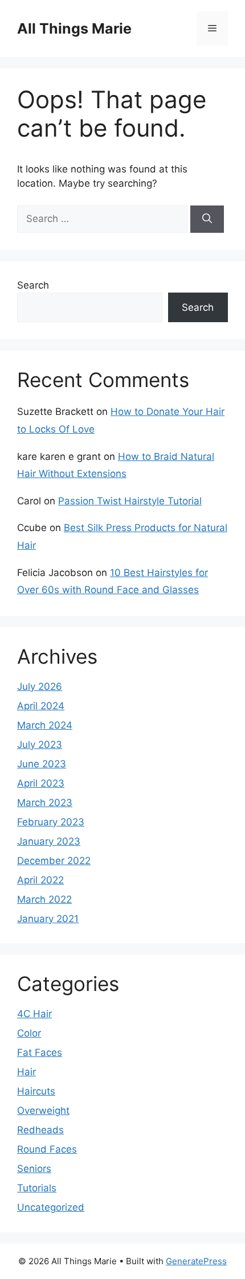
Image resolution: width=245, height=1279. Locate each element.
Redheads (40, 1130)
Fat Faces (39, 1052)
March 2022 (44, 899)
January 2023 (48, 841)
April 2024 (40, 706)
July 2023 (39, 744)
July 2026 (39, 686)
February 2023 (50, 822)
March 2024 (44, 725)
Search (33, 285)
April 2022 (40, 880)
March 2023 (44, 802)
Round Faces (47, 1149)
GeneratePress (196, 1261)
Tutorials (36, 1188)
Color (29, 1033)
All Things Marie (74, 28)
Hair (26, 1072)
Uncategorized (50, 1207)
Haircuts (36, 1091)
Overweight (43, 1110)
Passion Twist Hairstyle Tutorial (130, 501)
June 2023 (41, 764)
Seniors (34, 1168)
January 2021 (48, 918)
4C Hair (34, 1013)
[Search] (207, 219)
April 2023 (40, 783)
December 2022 (54, 860)
